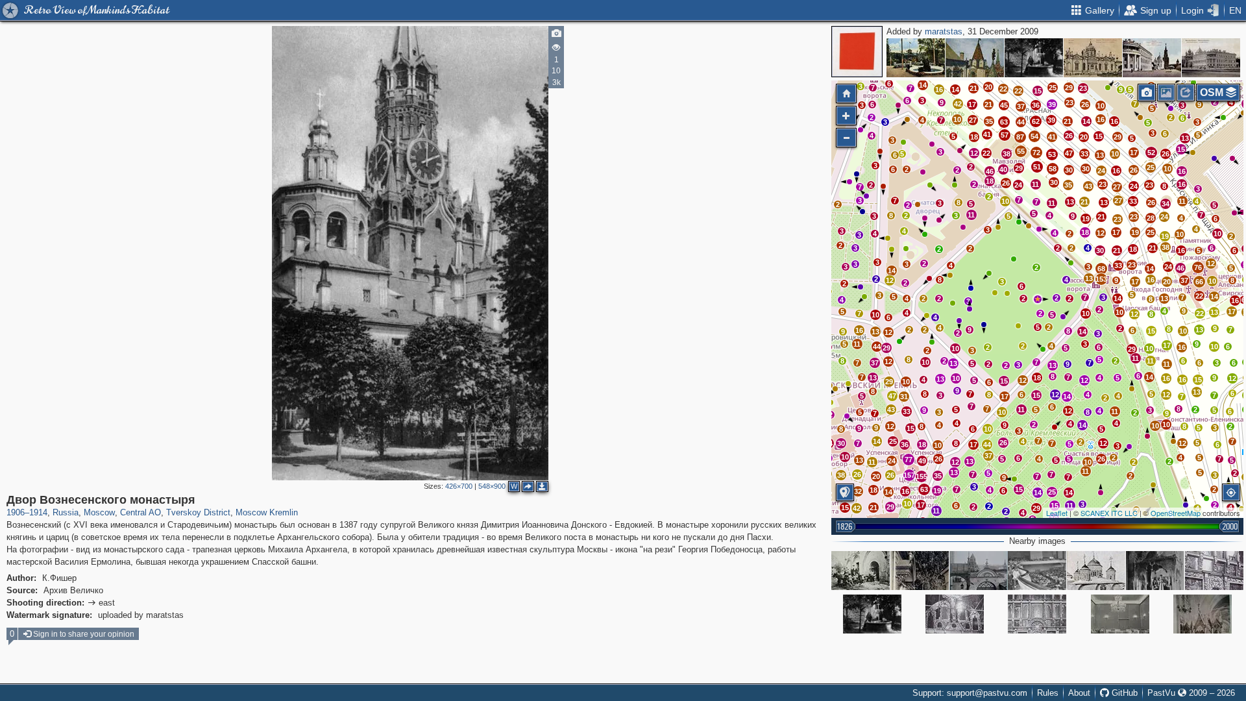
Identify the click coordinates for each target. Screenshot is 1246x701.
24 (1101, 171)
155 (921, 476)
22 (1018, 91)
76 (1198, 267)
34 (1165, 204)
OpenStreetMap (1176, 513)
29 (1069, 88)
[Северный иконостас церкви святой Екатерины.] (1202, 614)
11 (1182, 201)
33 (1084, 154)
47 (1069, 153)
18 (1133, 249)
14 (1086, 121)
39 (1052, 104)
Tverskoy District (198, 512)
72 (1036, 152)
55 (1021, 151)
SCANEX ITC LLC (1109, 513)
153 (1101, 279)
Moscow (99, 512)
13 (1100, 155)
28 (1150, 218)
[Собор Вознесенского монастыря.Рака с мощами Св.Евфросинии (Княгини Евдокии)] (1155, 570)
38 (1165, 247)
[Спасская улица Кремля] (1152, 57)
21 (973, 88)
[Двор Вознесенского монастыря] (1038, 299)
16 (1101, 119)
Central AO (140, 512)
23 (1069, 102)
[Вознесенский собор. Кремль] (1096, 570)
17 (1134, 152)
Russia (66, 512)
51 (1037, 167)
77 (908, 459)
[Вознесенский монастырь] (919, 570)
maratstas (943, 31)
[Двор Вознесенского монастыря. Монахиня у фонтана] (1034, 57)
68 (1101, 269)
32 (858, 491)
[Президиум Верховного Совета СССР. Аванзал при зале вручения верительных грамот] (1120, 614)
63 (924, 489)
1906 (15, 512)
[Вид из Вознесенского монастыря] (978, 570)
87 (1020, 137)
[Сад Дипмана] (915, 57)
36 (1036, 105)
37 (1021, 106)
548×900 (492, 486)
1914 (38, 512)
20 (988, 87)
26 (1085, 104)
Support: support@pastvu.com (969, 693)
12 (1182, 443)
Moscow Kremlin (267, 512)
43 (1088, 186)
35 (1068, 185)
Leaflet (1057, 513)
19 (1165, 236)
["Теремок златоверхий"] (975, 57)
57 (1004, 135)
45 (1004, 105)
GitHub (1123, 693)
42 (857, 508)
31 (904, 396)
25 (1053, 88)
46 (1180, 268)
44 (1021, 122)
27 (1117, 187)
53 (1052, 154)
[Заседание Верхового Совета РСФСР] (1037, 570)
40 (1003, 169)
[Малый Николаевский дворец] (1211, 57)
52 (1151, 152)
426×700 (458, 486)
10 (1115, 154)
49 (922, 461)
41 (1052, 137)
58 (1053, 169)
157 (909, 475)
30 (1100, 250)
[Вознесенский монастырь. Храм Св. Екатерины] (1093, 57)
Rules (1047, 693)
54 (1034, 136)
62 (1036, 121)
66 (1199, 282)
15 (1038, 91)
